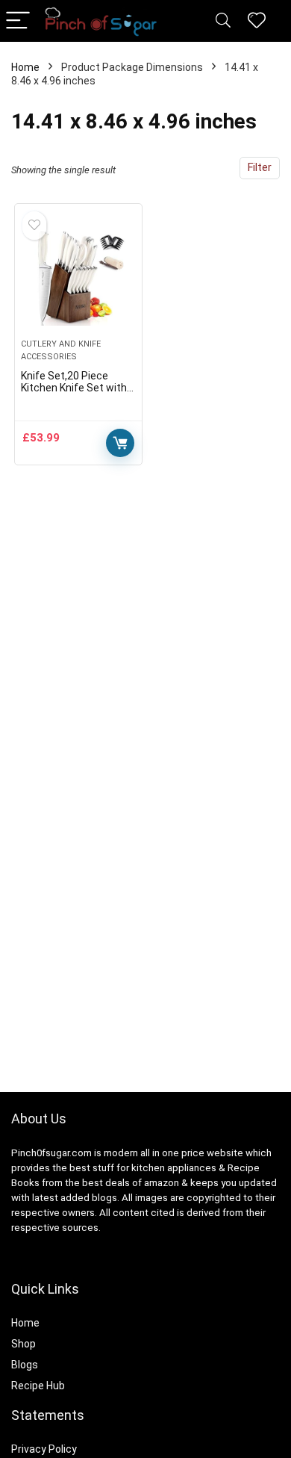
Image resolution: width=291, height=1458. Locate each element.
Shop (23, 1344)
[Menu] (18, 21)
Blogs (24, 1365)
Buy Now (120, 443)
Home (25, 67)
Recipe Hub (39, 1386)
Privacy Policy (44, 1449)
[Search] (223, 21)
